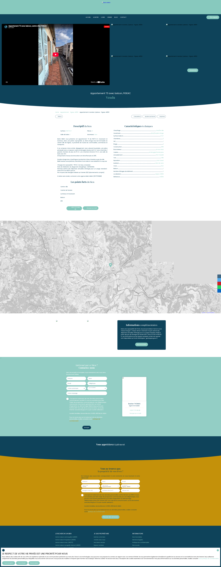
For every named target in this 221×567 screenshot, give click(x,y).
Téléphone (92, 383)
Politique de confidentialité (140, 542)
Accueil (88, 17)
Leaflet (203, 312)
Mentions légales (137, 540)
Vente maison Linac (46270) (64, 542)
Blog (116, 17)
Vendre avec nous (99, 540)
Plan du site (136, 545)
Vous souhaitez (92, 387)
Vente (57, 112)
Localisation (124, 485)
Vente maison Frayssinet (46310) (65, 540)
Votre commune (73, 388)
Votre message (72, 393)
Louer (103, 17)
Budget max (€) (88, 490)
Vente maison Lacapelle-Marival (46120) (67, 545)
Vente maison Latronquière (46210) (66, 537)
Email (69, 383)
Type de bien (105, 485)
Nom (90, 378)
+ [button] (2, 223)
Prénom (70, 378)
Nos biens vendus (99, 542)
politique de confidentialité (96, 512)
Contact (123, 17)
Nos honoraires (137, 537)
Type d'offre (85, 485)
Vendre (109, 17)
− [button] (2, 225)
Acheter (96, 17)
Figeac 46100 (74, 112)
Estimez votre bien (99, 537)
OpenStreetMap (210, 312)
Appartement (64, 112)
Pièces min (125, 490)
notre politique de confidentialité (208, 558)
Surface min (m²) (107, 490)
